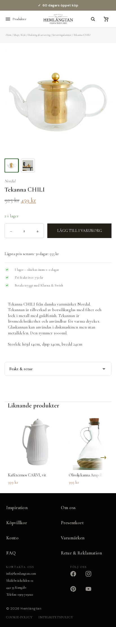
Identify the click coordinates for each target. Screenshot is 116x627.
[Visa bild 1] (12, 166)
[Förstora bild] (100, 60)
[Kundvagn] (106, 19)
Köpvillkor (16, 523)
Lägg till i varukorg (79, 230)
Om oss (68, 508)
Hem (8, 35)
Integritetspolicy (56, 617)
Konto (12, 538)
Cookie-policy (19, 617)
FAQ (11, 553)
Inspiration (17, 508)
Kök (23, 35)
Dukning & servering (39, 35)
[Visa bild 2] (28, 166)
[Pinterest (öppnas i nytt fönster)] (76, 592)
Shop (16, 35)
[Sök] (93, 19)
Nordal (10, 181)
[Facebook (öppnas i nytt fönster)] (76, 577)
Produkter (19, 19)
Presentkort (72, 523)
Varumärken (73, 538)
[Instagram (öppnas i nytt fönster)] (92, 577)
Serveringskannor (61, 35)
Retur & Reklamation (81, 553)
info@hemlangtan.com (21, 573)
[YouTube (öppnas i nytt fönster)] (92, 592)
